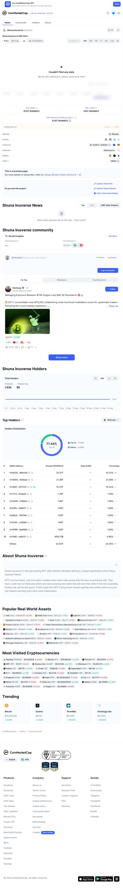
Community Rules (41, 829)
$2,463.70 (93, 681)
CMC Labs (9, 813)
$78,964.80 (63, 677)
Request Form (68, 808)
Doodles (8, 876)
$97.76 (19, 686)
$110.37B (41, 13)
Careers (36, 850)
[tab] (24, 41)
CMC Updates (11, 829)
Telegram (95, 813)
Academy (8, 802)
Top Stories (9, 823)
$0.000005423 (60, 699)
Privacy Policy (39, 813)
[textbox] (52, 279)
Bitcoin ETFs (10, 834)
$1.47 (17, 681)
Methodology (39, 839)
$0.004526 (23, 704)
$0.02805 (60, 704)
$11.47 (84, 690)
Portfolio (8, 865)
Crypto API (9, 839)
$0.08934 (17, 690)
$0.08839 (22, 695)
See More (113, 253)
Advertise (8, 808)
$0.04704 (99, 677)
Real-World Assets (13, 850)
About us (37, 802)
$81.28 (86, 686)
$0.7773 (95, 695)
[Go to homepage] (15, 13)
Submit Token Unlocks (106, 206)
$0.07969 (99, 699)
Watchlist (8, 870)
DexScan (8, 844)
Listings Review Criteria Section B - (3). (63, 192)
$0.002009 (24, 677)
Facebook (95, 823)
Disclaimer (38, 834)
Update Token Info (104, 201)
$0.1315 (21, 699)
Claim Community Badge (107, 211)
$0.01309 (53, 681)
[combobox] (74, 40)
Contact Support (70, 813)
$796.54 (51, 686)
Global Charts (10, 855)
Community (96, 808)
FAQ (64, 818)
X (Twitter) (95, 802)
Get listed (66, 802)
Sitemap (8, 881)
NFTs (6, 860)
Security (37, 844)
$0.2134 (49, 690)
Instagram (95, 818)
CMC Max (9, 818)
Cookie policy (39, 823)
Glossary (66, 823)
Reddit (93, 829)
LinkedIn (94, 834)
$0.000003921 (61, 695)
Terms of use (39, 808)
